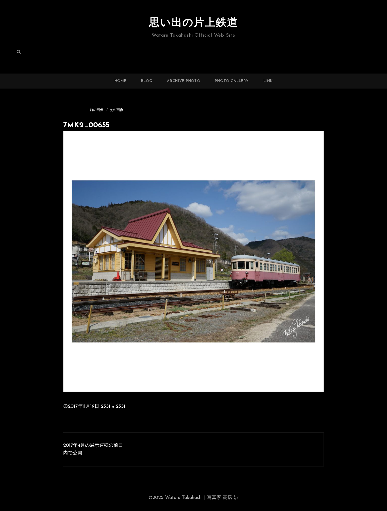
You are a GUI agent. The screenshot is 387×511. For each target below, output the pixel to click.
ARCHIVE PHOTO (183, 81)
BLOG (146, 81)
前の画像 (96, 110)
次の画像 (116, 110)
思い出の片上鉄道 (193, 23)
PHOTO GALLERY (232, 81)
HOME (121, 81)
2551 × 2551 (113, 406)
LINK (268, 81)
